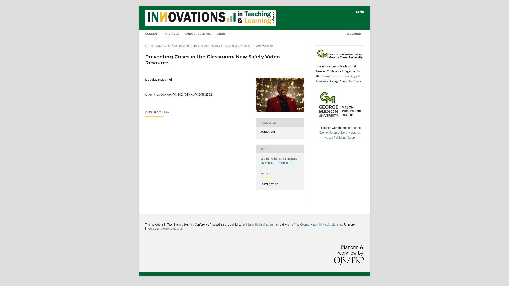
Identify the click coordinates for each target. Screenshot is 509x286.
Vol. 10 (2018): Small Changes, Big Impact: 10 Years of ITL (212, 45)
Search (355, 33)
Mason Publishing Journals (262, 224)
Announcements (198, 33)
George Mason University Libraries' (340, 132)
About (222, 33)
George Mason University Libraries (321, 224)
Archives (172, 33)
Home (149, 45)
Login (360, 11)
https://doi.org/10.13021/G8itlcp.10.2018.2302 (182, 94)
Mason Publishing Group (340, 137)
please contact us (171, 228)
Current (152, 33)
